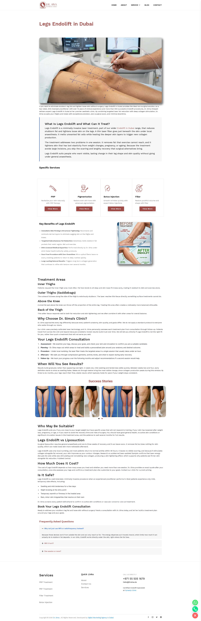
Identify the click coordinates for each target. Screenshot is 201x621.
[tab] (100, 528)
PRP (53, 196)
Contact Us (86, 584)
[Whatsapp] (195, 602)
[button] (39, 401)
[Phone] (195, 609)
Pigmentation (85, 196)
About (83, 580)
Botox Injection (111, 196)
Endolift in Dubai (125, 128)
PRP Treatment (45, 582)
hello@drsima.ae (130, 582)
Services (85, 587)
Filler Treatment (46, 596)
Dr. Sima (56, 618)
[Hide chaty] (195, 615)
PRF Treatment (45, 589)
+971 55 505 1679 (134, 578)
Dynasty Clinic (130, 590)
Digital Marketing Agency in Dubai (100, 618)
